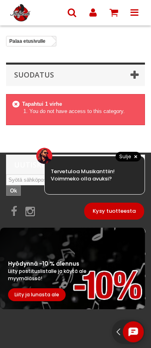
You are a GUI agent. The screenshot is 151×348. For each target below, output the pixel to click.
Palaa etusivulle (27, 41)
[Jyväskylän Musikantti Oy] (34, 12)
